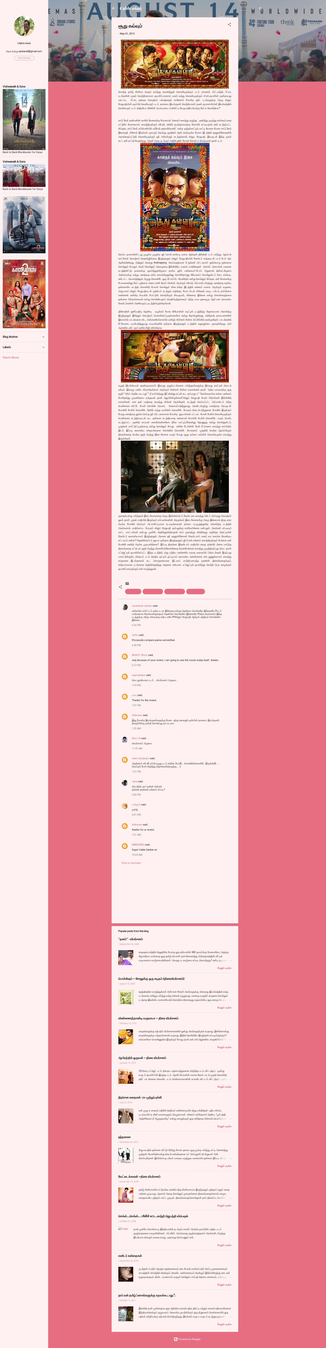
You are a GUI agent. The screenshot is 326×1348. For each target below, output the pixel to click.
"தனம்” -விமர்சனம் (130, 939)
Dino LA (136, 738)
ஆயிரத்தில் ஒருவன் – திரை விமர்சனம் (142, 1058)
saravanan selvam (142, 605)
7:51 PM (136, 705)
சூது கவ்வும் (133, 591)
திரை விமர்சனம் (152, 591)
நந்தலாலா (124, 1137)
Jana (134, 781)
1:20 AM (136, 728)
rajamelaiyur (138, 675)
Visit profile (24, 58)
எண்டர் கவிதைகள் (130, 1256)
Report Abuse (11, 357)
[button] (229, 25)
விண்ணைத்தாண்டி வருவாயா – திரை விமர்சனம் (148, 1018)
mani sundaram (140, 758)
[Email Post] (127, 584)
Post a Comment (131, 863)
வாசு (134, 695)
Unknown (137, 715)
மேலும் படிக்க (224, 968)
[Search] (261, 9)
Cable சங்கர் (131, 8)
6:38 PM (136, 645)
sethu (135, 635)
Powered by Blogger (189, 1339)
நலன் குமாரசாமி (174, 591)
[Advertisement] (252, 68)
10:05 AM (137, 854)
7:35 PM (136, 685)
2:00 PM (136, 794)
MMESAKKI (138, 844)
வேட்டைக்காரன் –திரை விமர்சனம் (139, 1176)
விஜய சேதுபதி (195, 591)
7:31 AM (136, 834)
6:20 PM (136, 625)
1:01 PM (136, 771)
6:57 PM (136, 665)
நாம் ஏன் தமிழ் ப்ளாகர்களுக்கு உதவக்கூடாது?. (147, 1295)
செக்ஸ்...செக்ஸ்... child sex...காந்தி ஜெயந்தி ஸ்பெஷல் (153, 1216)
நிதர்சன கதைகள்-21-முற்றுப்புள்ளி (140, 1097)
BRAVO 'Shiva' (140, 655)
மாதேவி (136, 804)
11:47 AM (137, 748)
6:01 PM (136, 814)
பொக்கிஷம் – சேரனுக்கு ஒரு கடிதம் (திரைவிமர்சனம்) (151, 978)
